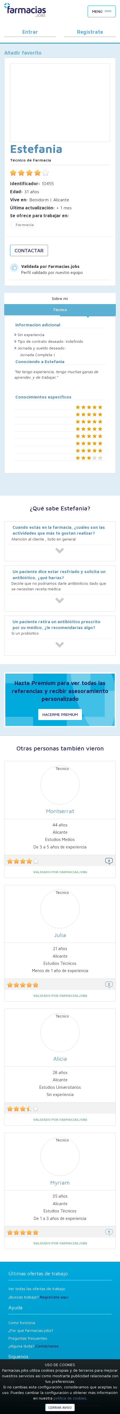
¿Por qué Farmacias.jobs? (30, 1330)
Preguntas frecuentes (27, 1338)
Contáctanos (47, 1346)
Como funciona (21, 1322)
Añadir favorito (23, 53)
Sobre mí (60, 298)
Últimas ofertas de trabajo (38, 1273)
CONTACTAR (29, 250)
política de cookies (70, 1398)
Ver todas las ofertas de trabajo (36, 1288)
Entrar (30, 32)
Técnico (60, 309)
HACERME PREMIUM (60, 714)
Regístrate (90, 32)
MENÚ (97, 11)
